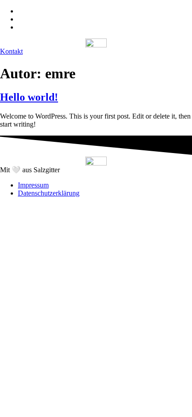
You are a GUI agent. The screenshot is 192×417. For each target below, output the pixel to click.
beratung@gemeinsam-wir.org (60, 27)
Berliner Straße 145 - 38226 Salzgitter (71, 11)
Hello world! (29, 97)
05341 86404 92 (41, 19)
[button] (11, 51)
